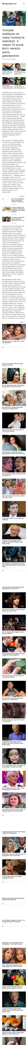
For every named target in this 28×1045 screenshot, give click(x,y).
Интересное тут (9, 4)
